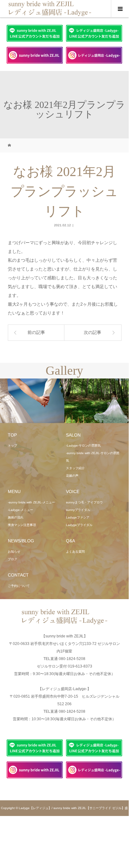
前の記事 (36, 332)
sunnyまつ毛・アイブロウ (84, 502)
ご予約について (19, 586)
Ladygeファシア (77, 517)
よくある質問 (75, 551)
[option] (32, 400)
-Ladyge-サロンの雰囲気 (83, 445)
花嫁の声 (72, 475)
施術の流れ (15, 517)
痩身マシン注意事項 (22, 525)
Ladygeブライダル (79, 525)
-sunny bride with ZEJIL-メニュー (31, 502)
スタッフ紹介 (75, 468)
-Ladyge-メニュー (20, 510)
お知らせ (14, 551)
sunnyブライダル (78, 510)
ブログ (12, 559)
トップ (12, 445)
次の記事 (92, 332)
